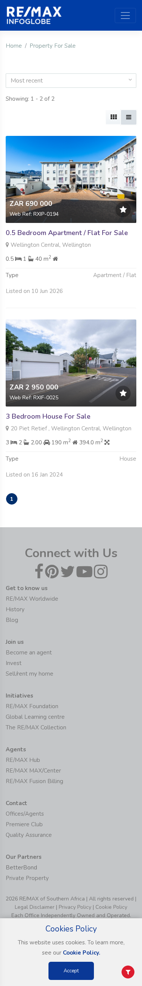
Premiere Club (24, 824)
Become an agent (29, 652)
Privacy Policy (75, 907)
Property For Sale (53, 46)
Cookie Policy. (81, 952)
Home (14, 46)
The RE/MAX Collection (36, 727)
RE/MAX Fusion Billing (34, 781)
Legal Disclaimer (35, 907)
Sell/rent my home (29, 674)
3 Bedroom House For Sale (48, 416)
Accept (71, 970)
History (15, 609)
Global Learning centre (35, 717)
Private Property (27, 878)
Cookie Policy (111, 907)
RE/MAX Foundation (32, 706)
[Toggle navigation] (125, 15)
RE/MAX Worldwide (32, 599)
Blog (12, 620)
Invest (14, 663)
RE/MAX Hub (23, 760)
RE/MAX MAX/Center (33, 770)
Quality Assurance (29, 835)
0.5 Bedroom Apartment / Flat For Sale (67, 232)
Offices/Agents (25, 814)
